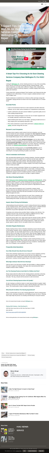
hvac (3, 353)
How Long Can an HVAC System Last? (11, 438)
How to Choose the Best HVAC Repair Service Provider (22, 405)
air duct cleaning (31, 355)
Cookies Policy (19, 450)
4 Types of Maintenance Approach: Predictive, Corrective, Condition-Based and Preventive (11, 430)
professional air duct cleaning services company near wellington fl (14, 355)
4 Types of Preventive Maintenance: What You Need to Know (23, 413)
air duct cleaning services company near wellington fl (16, 353)
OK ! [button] (24, 450)
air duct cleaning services (6, 357)
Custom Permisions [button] (32, 450)
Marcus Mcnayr (15, 371)
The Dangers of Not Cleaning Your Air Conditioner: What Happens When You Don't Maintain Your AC (27, 397)
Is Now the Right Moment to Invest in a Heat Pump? (21, 389)
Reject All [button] (41, 450)
